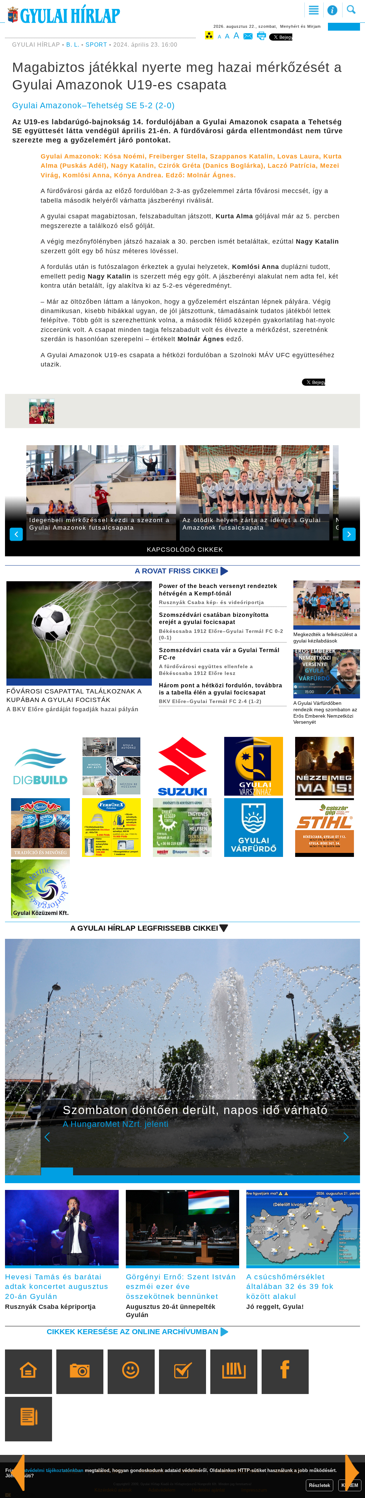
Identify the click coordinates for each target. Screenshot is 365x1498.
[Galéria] (79, 1381)
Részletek (319, 1485)
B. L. (73, 45)
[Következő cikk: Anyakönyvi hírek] (18, 1473)
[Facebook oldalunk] (285, 1381)
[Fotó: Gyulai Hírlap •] (42, 423)
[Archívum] (233, 1381)
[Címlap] (28, 1381)
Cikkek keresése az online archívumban (132, 1331)
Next (350, 1142)
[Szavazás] (182, 1381)
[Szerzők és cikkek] (28, 1429)
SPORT (96, 45)
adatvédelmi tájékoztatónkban (50, 1470)
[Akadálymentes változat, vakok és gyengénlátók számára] (209, 36)
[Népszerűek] (131, 1381)
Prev (51, 1142)
